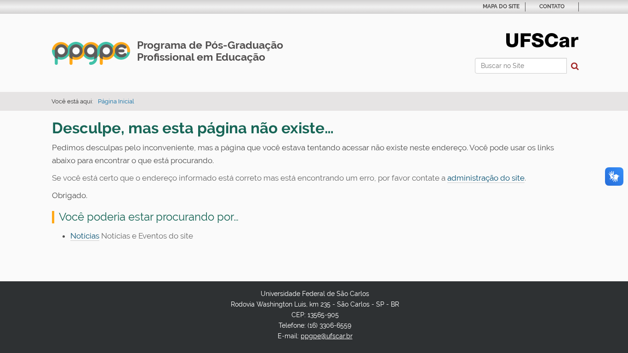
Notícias (84, 235)
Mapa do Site (501, 6)
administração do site (486, 177)
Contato (552, 6)
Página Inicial (116, 101)
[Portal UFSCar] (542, 39)
